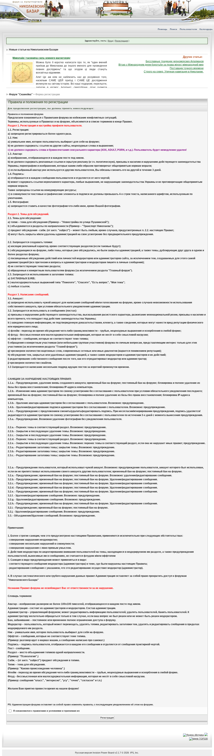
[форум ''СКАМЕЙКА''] (114, 2)
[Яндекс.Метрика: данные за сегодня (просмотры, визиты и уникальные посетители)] (193, 735)
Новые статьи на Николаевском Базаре (33, 49)
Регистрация (121, 41)
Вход (110, 41)
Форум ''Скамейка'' (21, 94)
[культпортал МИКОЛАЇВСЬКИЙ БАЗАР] (31, 8)
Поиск (173, 29)
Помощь (162, 29)
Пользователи (188, 29)
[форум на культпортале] (27, 1)
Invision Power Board (103, 752)
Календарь (206, 29)
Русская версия (83, 752)
